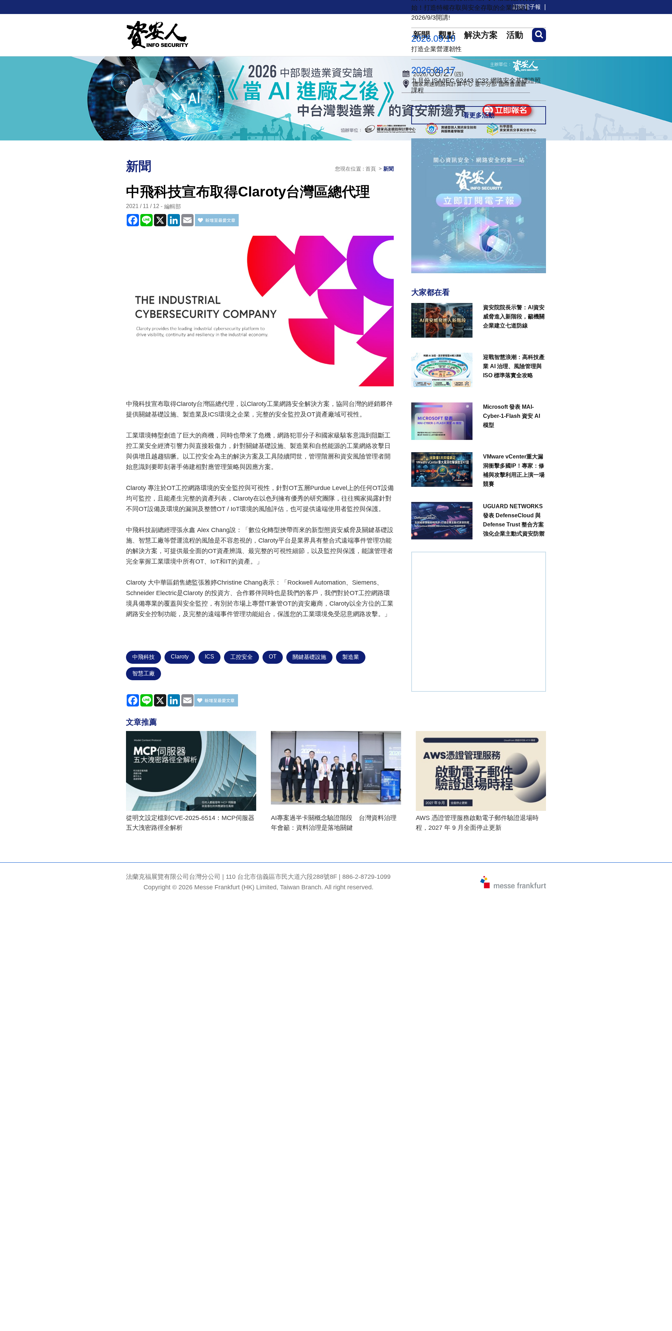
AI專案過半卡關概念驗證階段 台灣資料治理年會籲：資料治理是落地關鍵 (334, 822)
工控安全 (241, 657)
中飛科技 (143, 657)
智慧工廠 (143, 673)
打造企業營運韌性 (436, 49)
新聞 (388, 169)
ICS (209, 657)
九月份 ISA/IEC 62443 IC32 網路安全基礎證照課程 (476, 85)
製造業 (350, 657)
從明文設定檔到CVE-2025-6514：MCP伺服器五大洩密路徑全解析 (190, 822)
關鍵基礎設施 (309, 657)
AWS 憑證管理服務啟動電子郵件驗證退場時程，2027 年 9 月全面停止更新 (477, 822)
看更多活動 (479, 115)
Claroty (180, 657)
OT (272, 657)
